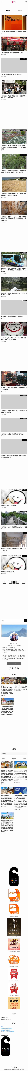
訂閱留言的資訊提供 (5, 1030)
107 (10, 582)
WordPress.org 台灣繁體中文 (7, 1031)
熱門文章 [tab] (20, 10)
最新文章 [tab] (8, 10)
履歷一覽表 (14, 663)
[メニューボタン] (2, 2)
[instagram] (15, 668)
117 (24, 582)
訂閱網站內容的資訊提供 (6, 1028)
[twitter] (13, 668)
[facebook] (10, 668)
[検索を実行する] (25, 620)
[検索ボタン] (26, 2)
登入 (2, 1026)
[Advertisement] (14, 115)
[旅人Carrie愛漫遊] (14, 2)
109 (18, 582)
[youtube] (18, 668)
